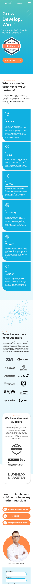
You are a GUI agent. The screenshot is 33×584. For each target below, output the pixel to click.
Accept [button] (12, 580)
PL (25, 3)
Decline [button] (20, 580)
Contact (20, 3)
